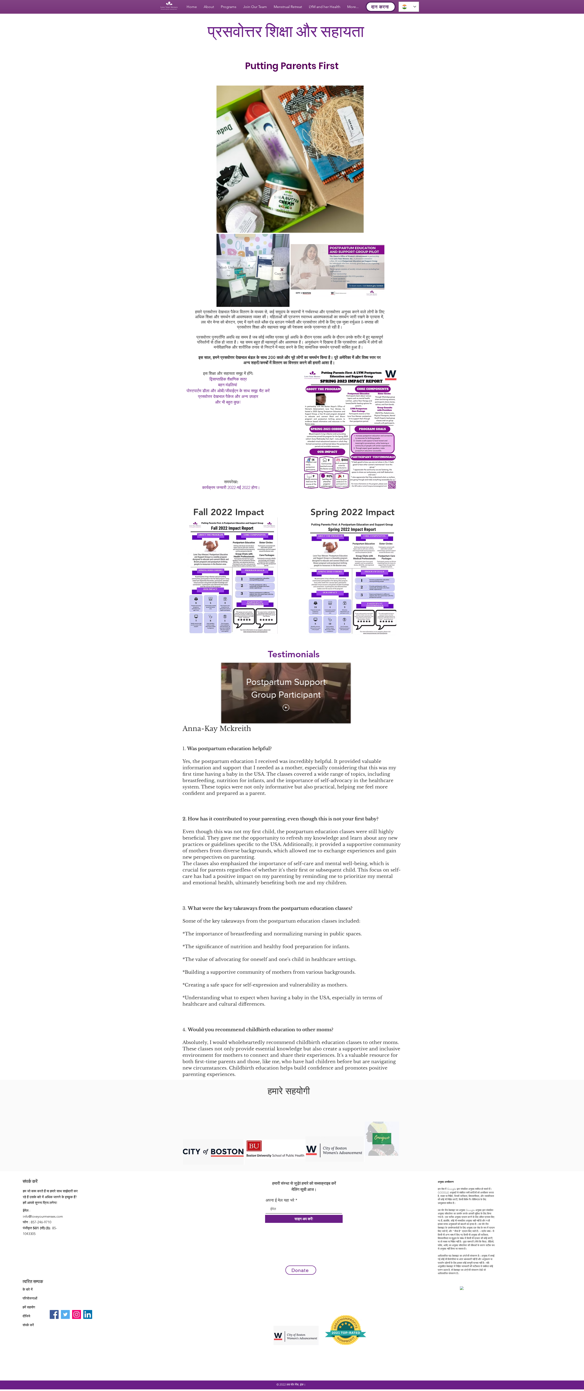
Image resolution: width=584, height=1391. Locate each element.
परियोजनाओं (30, 1298)
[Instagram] (76, 1314)
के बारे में (28, 1289)
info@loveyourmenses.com (43, 1216)
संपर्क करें (28, 1325)
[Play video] (286, 707)
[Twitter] (65, 1314)
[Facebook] (54, 1314)
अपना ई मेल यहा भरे (280, 1200)
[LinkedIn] (87, 1314)
